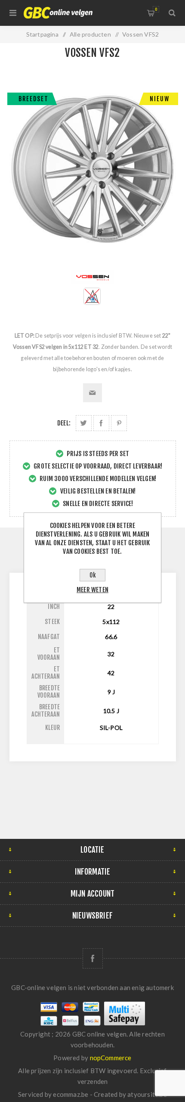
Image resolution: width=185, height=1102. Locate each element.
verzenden (92, 1081)
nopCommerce (111, 1058)
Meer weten (92, 590)
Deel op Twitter (84, 423)
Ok (92, 575)
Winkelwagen (156, 9)
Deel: (64, 423)
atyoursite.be (147, 1094)
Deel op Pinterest (119, 423)
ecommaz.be (70, 1094)
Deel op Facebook (101, 423)
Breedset (33, 98)
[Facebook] (93, 958)
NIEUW (160, 98)
